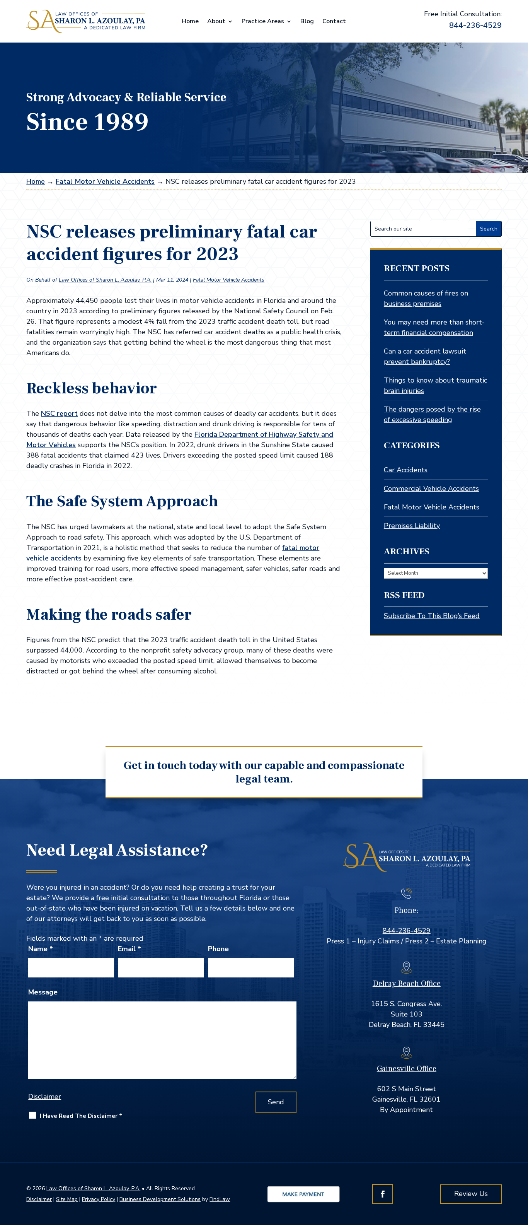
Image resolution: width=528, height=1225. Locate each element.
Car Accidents (406, 470)
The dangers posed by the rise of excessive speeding (432, 414)
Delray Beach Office (407, 984)
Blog (307, 22)
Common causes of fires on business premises (426, 298)
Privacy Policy (98, 1199)
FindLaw (219, 1199)
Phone (218, 948)
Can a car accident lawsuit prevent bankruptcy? (425, 356)
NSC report (59, 413)
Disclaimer (44, 1096)
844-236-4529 (475, 25)
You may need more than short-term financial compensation (434, 327)
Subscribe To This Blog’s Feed (432, 615)
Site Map (67, 1199)
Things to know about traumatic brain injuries (435, 385)
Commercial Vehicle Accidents (431, 488)
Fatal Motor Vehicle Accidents (228, 280)
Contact (334, 22)
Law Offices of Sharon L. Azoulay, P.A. (105, 280)
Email (129, 948)
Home (190, 22)
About (216, 22)
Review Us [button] (471, 1193)
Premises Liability (412, 525)
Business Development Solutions (160, 1199)
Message (43, 992)
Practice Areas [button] (263, 22)
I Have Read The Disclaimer (81, 1116)
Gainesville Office (406, 1069)
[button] (519, 1169)
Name (40, 948)
